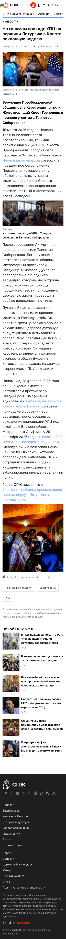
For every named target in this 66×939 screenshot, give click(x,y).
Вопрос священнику (16, 828)
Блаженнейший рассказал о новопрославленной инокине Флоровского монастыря (40, 681)
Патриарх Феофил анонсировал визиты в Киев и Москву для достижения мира (41, 746)
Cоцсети (8, 858)
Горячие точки (12, 845)
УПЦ (42, 145)
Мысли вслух (11, 833)
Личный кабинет (14, 876)
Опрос (7, 853)
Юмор (7, 870)
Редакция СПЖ (50, 46)
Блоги (6, 839)
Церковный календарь (18, 864)
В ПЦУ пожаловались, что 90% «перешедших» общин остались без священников (42, 638)
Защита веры (11, 810)
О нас (6, 881)
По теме (7, 229)
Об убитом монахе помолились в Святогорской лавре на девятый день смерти (42, 725)
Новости (11, 21)
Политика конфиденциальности (24, 887)
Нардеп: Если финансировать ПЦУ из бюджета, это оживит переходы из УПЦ (41, 703)
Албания (43, 13)
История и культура (16, 822)
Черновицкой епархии (21, 160)
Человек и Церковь (16, 816)
